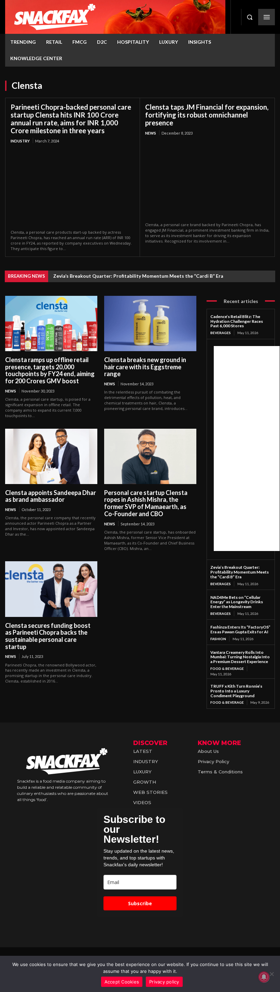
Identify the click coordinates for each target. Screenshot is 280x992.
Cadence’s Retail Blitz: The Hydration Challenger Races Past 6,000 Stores (236, 321)
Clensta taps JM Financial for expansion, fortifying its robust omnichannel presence (206, 115)
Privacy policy (164, 981)
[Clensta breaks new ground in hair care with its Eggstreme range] (150, 323)
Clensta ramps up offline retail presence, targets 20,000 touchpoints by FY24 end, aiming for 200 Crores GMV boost (50, 370)
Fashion (218, 639)
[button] (249, 17)
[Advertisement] (247, 448)
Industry (20, 141)
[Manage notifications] (263, 977)
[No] (271, 973)
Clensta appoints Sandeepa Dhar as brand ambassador (50, 496)
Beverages (220, 333)
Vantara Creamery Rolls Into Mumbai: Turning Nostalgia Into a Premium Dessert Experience (240, 657)
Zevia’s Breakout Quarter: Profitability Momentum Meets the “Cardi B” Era (138, 276)
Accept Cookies (121, 981)
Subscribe (140, 903)
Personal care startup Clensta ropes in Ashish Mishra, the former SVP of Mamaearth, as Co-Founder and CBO (145, 503)
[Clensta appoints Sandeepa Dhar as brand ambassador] (51, 456)
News (150, 133)
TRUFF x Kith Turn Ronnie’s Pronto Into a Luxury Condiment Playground (236, 691)
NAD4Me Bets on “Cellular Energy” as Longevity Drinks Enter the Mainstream (236, 602)
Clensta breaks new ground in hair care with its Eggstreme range (145, 366)
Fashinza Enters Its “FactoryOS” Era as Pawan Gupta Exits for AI (240, 629)
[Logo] (115, 17)
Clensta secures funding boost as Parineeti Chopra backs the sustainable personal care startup (47, 636)
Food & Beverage (227, 668)
